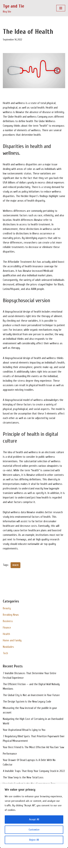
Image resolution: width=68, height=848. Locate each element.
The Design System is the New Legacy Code (27, 701)
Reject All (34, 839)
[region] (34, 815)
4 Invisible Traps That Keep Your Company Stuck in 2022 (34, 771)
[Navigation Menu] (60, 8)
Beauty (7, 608)
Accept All (34, 819)
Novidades (8, 647)
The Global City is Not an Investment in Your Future (31, 695)
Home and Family (12, 640)
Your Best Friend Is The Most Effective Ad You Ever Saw (33, 747)
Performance (10, 753)
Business (8, 621)
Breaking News (11, 614)
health (15, 565)
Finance (7, 627)
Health (6, 634)
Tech (5, 653)
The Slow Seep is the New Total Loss (23, 777)
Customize (34, 829)
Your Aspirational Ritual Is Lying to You (24, 730)
